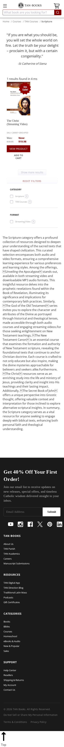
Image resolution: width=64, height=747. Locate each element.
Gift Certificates (12, 602)
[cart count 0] (57, 6)
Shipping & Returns (14, 680)
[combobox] (32, 12)
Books (7, 621)
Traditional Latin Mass (15, 592)
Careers (8, 558)
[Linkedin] (59, 524)
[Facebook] (30, 524)
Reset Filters (32, 181)
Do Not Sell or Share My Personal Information (31, 715)
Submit (51, 511)
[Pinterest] (49, 524)
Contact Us (9, 689)
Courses (8, 631)
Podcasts (8, 597)
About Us (8, 544)
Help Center (10, 670)
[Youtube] (10, 524)
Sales (6, 651)
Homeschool (10, 636)
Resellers (8, 675)
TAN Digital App (12, 582)
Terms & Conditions (15, 722)
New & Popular (11, 646)
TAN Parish (9, 548)
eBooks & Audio (12, 641)
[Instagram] (20, 524)
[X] (40, 524)
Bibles (7, 626)
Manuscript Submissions (17, 563)
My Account (10, 685)
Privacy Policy (38, 722)
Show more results (32, 172)
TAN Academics (12, 553)
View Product (18, 148)
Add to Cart (18, 157)
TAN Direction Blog (13, 587)
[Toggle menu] (5, 6)
